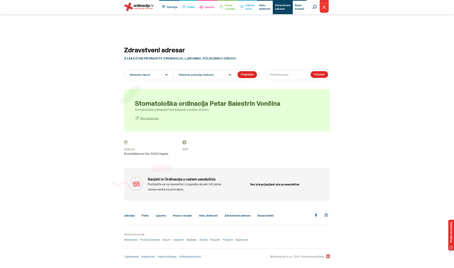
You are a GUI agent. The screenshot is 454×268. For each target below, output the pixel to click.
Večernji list (131, 239)
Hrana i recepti (182, 215)
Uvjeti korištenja (167, 256)
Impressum (148, 256)
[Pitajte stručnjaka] (451, 235)
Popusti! (215, 239)
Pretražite (319, 74)
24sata (203, 239)
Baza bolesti (266, 215)
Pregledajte (247, 74)
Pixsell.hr (228, 239)
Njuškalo (192, 239)
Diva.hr (166, 239)
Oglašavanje (131, 256)
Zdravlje (172, 7)
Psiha (191, 7)
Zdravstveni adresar (238, 215)
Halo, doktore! (208, 215)
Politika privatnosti (190, 256)
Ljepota (210, 7)
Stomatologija (149, 118)
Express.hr (242, 239)
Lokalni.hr (178, 239)
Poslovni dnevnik (150, 239)
